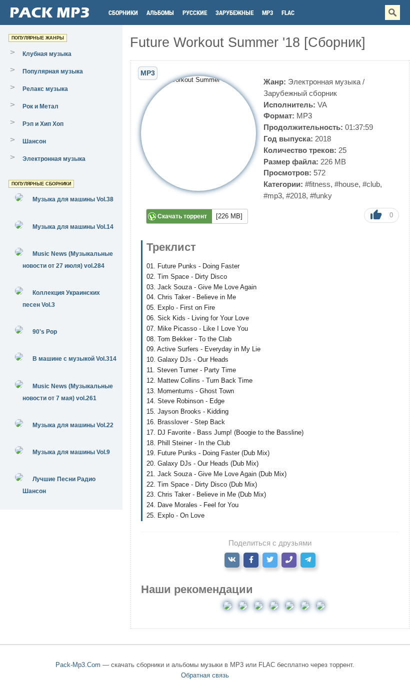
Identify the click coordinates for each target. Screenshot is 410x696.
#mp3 (273, 195)
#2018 (296, 195)
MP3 (267, 12)
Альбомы (160, 12)
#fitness (317, 184)
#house (346, 184)
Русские (194, 12)
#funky (321, 195)
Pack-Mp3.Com (78, 665)
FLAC (288, 12)
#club (371, 184)
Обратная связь (205, 675)
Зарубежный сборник (300, 93)
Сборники (123, 12)
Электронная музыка (324, 81)
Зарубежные (235, 12)
